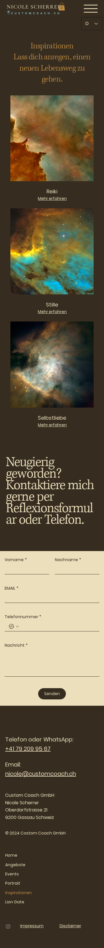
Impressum (32, 926)
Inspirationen (18, 893)
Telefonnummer (23, 616)
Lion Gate (14, 902)
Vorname (16, 559)
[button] (61, 6)
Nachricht (16, 645)
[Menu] (90, 8)
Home (11, 855)
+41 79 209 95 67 (28, 749)
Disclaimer (70, 926)
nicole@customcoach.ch (40, 774)
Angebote (15, 865)
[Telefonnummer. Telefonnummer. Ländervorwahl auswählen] (14, 626)
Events (12, 874)
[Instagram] (8, 926)
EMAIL (11, 588)
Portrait (12, 883)
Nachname (68, 559)
